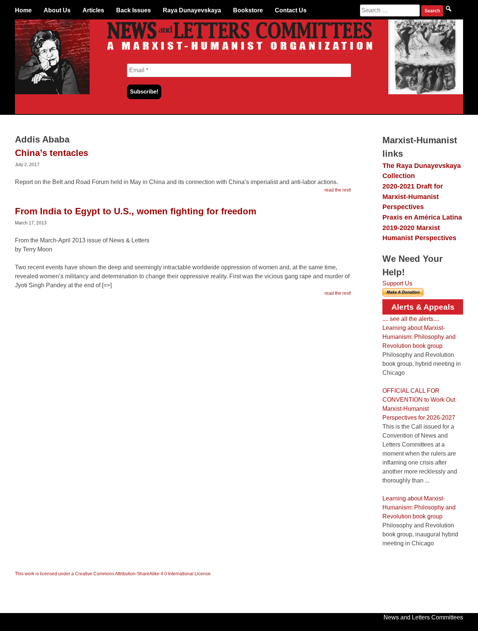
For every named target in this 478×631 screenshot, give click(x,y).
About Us (57, 10)
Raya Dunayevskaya (192, 10)
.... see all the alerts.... (410, 319)
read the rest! (338, 190)
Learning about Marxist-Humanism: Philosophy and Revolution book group (419, 337)
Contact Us (291, 10)
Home (23, 10)
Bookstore (248, 10)
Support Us (397, 283)
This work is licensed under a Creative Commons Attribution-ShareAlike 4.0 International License (113, 573)
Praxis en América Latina (422, 217)
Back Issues (133, 10)
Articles (93, 10)
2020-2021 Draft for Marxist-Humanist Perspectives (412, 196)
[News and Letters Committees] (239, 51)
